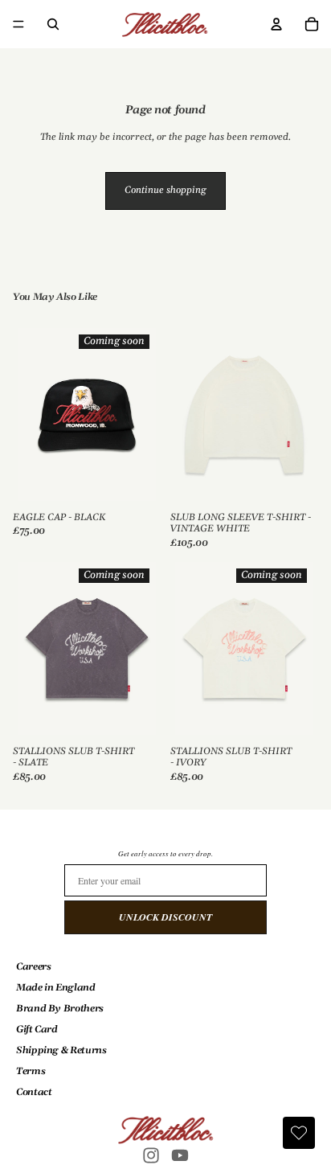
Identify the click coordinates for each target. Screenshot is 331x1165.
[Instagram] (151, 1155)
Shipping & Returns (61, 1050)
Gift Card (37, 1029)
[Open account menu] (276, 24)
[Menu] (18, 24)
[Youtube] (180, 1155)
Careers (33, 967)
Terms (30, 1071)
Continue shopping (165, 190)
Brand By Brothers (60, 1009)
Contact (33, 1092)
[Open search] (53, 24)
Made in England (56, 988)
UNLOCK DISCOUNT (165, 917)
